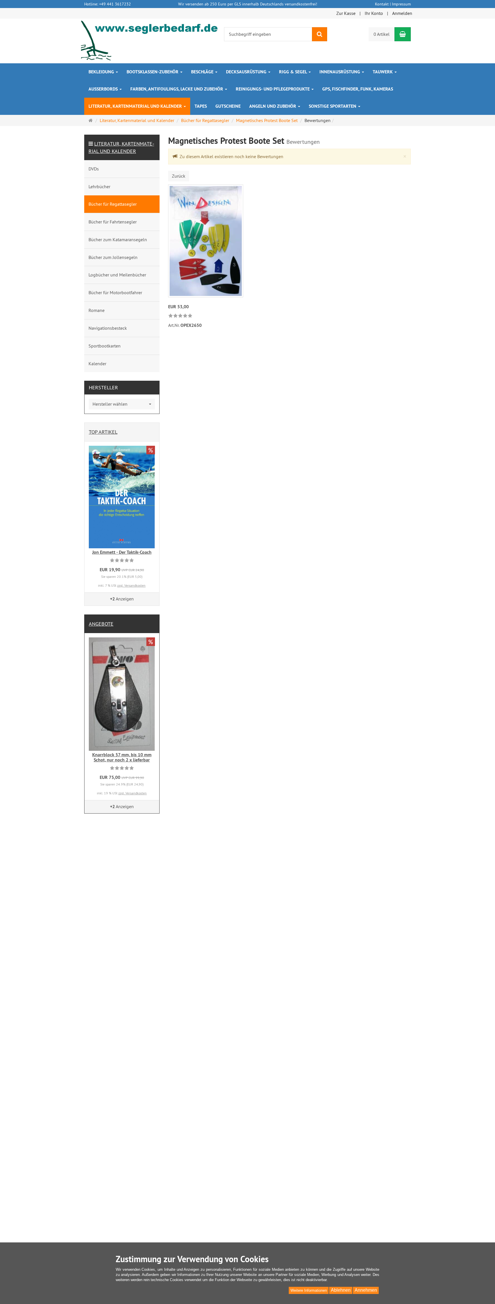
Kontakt (382, 4)
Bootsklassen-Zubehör (153, 72)
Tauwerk (383, 72)
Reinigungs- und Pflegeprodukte (273, 89)
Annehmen (366, 1290)
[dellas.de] (150, 40)
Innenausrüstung (340, 72)
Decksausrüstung (247, 72)
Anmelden (402, 13)
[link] (180, 316)
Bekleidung (102, 72)
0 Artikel (382, 34)
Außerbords (104, 89)
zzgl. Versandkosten (131, 585)
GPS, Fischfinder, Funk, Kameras (357, 89)
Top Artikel (103, 432)
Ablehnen (341, 1290)
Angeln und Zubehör (273, 106)
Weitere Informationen (308, 1290)
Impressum (401, 4)
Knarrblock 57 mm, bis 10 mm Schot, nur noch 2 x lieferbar (122, 757)
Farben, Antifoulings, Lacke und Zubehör (177, 89)
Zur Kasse (345, 13)
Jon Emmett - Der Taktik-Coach (122, 552)
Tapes (201, 106)
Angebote (101, 623)
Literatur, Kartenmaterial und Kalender (136, 106)
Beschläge (203, 72)
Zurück (178, 176)
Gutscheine (228, 106)
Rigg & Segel (293, 72)
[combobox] (122, 404)
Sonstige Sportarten (333, 106)
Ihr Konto (374, 13)
